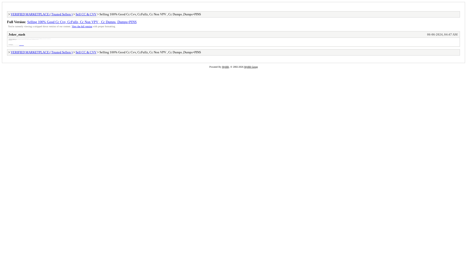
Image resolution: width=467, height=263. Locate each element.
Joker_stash (17, 34)
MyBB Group (251, 67)
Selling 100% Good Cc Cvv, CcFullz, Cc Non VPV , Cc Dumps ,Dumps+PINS (82, 22)
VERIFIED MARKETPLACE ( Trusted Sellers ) (41, 14)
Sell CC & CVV (86, 14)
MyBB (225, 67)
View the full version (82, 26)
